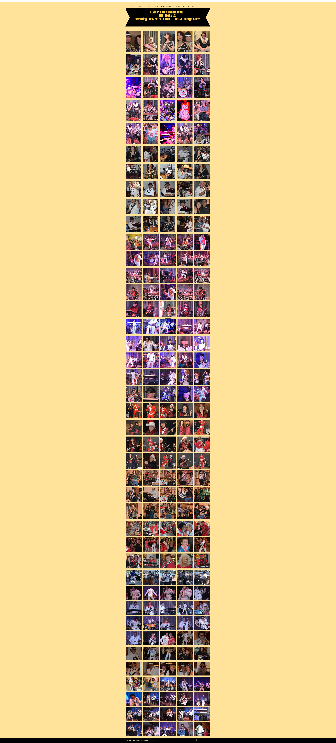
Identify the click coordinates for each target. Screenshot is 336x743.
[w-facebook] (196, 740)
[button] (133, 41)
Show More (168, 318)
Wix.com (151, 740)
